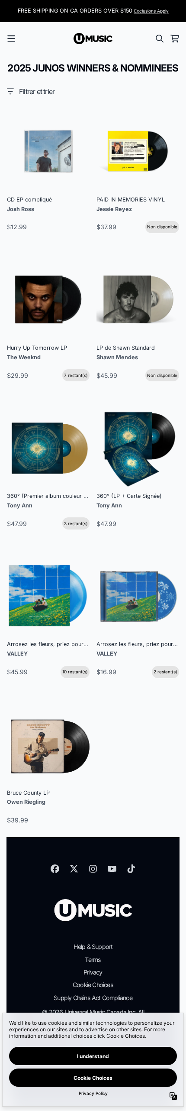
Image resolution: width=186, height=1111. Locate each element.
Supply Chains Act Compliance (93, 997)
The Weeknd (24, 357)
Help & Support (93, 946)
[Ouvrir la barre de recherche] (159, 38)
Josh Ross (20, 209)
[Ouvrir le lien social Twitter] (73, 868)
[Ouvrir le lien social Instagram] (93, 868)
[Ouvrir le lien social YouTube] (112, 868)
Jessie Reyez (114, 209)
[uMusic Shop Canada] (93, 38)
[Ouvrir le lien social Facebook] (54, 868)
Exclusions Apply (151, 10)
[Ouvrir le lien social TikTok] (131, 868)
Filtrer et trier (37, 91)
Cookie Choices (93, 984)
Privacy (92, 972)
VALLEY (17, 653)
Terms (93, 959)
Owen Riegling (26, 802)
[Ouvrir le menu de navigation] (11, 38)
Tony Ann (19, 505)
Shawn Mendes (117, 357)
